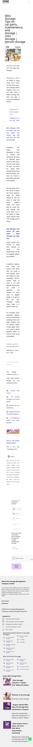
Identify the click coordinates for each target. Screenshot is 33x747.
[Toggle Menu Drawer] (28, 2)
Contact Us (6, 616)
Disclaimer (5, 603)
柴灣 (7, 352)
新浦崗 (16, 350)
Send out (16, 566)
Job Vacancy (5, 601)
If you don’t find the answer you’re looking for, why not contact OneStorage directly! (16, 538)
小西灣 (11, 352)
